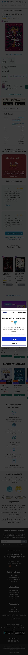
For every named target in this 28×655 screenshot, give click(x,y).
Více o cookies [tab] (22, 312)
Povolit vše (14, 339)
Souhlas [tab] (4, 312)
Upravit (13, 343)
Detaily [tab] (13, 312)
